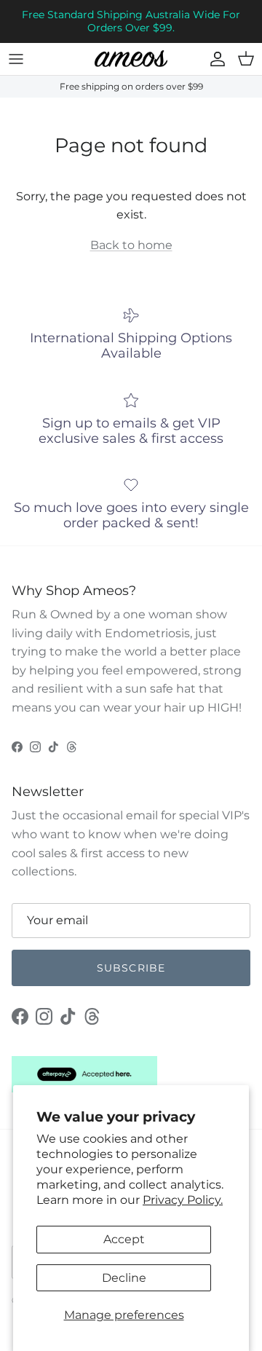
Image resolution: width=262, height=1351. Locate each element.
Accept (124, 1239)
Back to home (131, 245)
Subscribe (131, 967)
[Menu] (16, 59)
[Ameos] (131, 58)
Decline (124, 1278)
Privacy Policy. (183, 1200)
